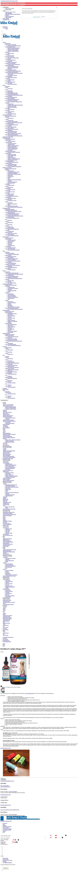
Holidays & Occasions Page (10, 168)
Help (4, 10)
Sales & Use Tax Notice (7, 860)
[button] (43, 16)
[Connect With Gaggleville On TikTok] (62, 838)
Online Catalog (8, 9)
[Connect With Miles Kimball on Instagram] (50, 836)
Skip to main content (14, 1)
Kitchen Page (8, 43)
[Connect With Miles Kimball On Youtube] (56, 836)
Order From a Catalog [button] (9, 8)
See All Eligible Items (30, 693)
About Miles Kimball (7, 829)
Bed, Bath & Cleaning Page (10, 115)
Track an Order (8, 17)
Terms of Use (5, 858)
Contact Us (5, 823)
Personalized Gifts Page (10, 209)
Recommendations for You (5, 748)
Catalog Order (5, 7)
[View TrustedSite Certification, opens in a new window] (6, 869)
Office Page (7, 271)
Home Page (7, 86)
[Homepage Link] (8, 24)
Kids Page (7, 252)
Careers (4, 831)
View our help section (4, 785)
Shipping (7, 15)
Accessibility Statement (4, 1)
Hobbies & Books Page (9, 334)
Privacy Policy (6, 859)
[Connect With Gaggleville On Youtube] (56, 838)
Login (6, 28)
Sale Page (7, 356)
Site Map (4, 861)
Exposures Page (8, 347)
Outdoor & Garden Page (10, 139)
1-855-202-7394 (8, 13)
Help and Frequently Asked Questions (12, 14)
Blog (4, 832)
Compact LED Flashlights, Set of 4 (7, 780)
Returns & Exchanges (9, 16)
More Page (7, 391)
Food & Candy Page (9, 237)
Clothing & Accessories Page (11, 285)
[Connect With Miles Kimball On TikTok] (65, 836)
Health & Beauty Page (9, 311)
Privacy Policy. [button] (30, 13)
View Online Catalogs (7, 828)
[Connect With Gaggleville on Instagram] (50, 838)
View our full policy (13, 791)
